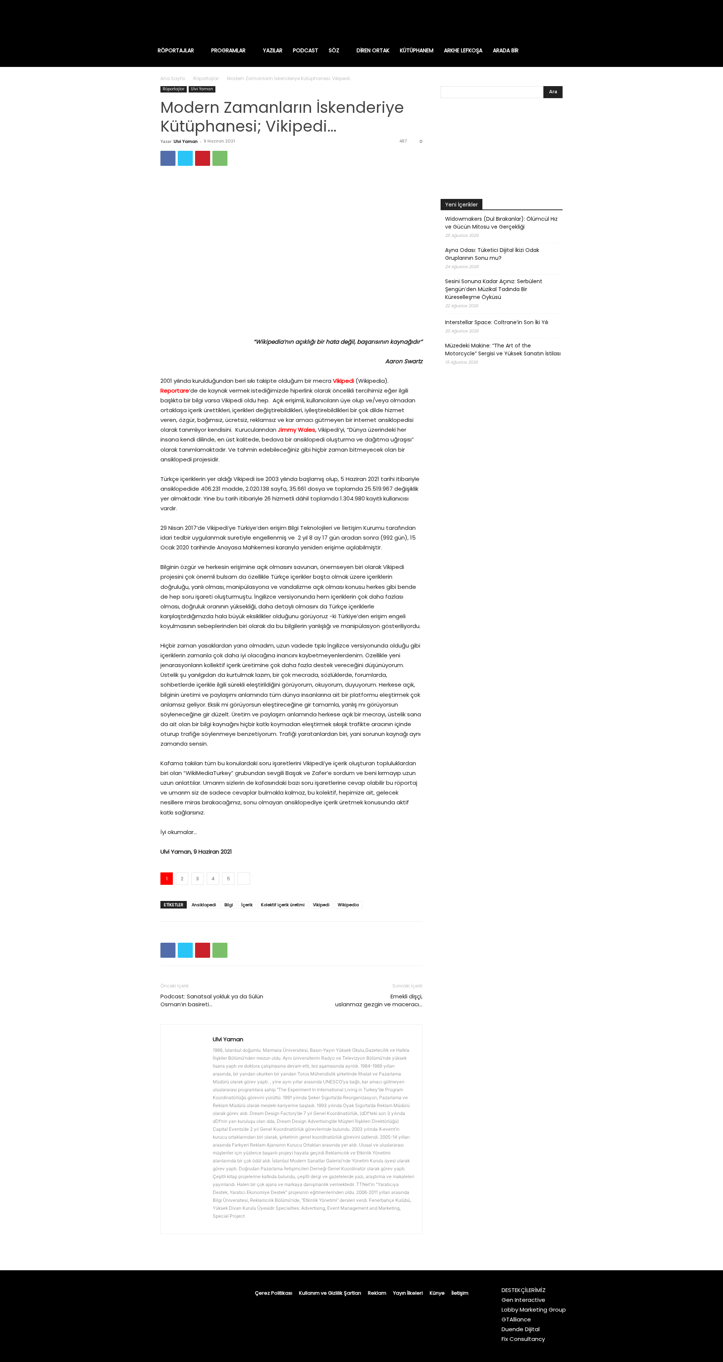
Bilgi (228, 905)
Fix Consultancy (523, 1339)
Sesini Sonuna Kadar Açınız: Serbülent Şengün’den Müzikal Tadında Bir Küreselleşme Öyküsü (493, 289)
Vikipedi (343, 381)
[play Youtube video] (502, 150)
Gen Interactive (523, 1300)
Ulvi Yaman (202, 89)
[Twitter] (564, 21)
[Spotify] (548, 21)
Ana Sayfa (172, 78)
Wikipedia (348, 905)
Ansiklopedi (204, 905)
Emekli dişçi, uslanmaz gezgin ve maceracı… (379, 1000)
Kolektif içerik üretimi (283, 905)
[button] (566, 50)
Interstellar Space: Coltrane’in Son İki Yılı (496, 322)
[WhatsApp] (219, 158)
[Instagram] (517, 21)
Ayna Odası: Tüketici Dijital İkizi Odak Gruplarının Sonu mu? (492, 254)
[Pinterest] (202, 158)
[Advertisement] (502, 572)
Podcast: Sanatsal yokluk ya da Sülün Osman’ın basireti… (211, 1000)
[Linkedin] (532, 21)
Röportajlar (206, 78)
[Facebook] (501, 21)
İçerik (247, 905)
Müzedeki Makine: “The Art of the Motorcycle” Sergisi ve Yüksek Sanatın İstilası (503, 349)
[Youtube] (580, 21)
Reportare (174, 390)
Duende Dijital (521, 1329)
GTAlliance (516, 1319)
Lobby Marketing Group (534, 1309)
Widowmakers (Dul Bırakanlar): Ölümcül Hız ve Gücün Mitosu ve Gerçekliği (501, 223)
